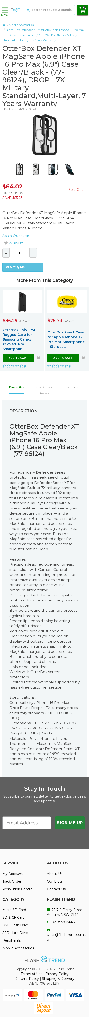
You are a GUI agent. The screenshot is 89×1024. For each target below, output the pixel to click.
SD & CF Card (13, 917)
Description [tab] (16, 387)
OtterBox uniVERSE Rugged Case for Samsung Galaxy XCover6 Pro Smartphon (19, 339)
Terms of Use (31, 974)
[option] (44, 134)
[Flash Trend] (15, 10)
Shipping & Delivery (58, 978)
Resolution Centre (17, 889)
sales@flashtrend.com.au (66, 937)
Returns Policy (27, 978)
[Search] (28, 10)
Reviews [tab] (44, 393)
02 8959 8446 (63, 922)
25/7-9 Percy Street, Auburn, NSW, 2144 (65, 912)
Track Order (11, 881)
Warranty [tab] (72, 387)
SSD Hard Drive (15, 933)
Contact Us (56, 889)
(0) (26, 366)
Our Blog (54, 881)
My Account (12, 874)
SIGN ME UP (70, 822)
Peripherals (11, 940)
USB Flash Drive (15, 925)
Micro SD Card (14, 910)
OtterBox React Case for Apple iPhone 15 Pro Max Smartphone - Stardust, (66, 339)
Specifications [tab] (44, 387)
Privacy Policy (57, 974)
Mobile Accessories (21, 25)
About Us (54, 874)
